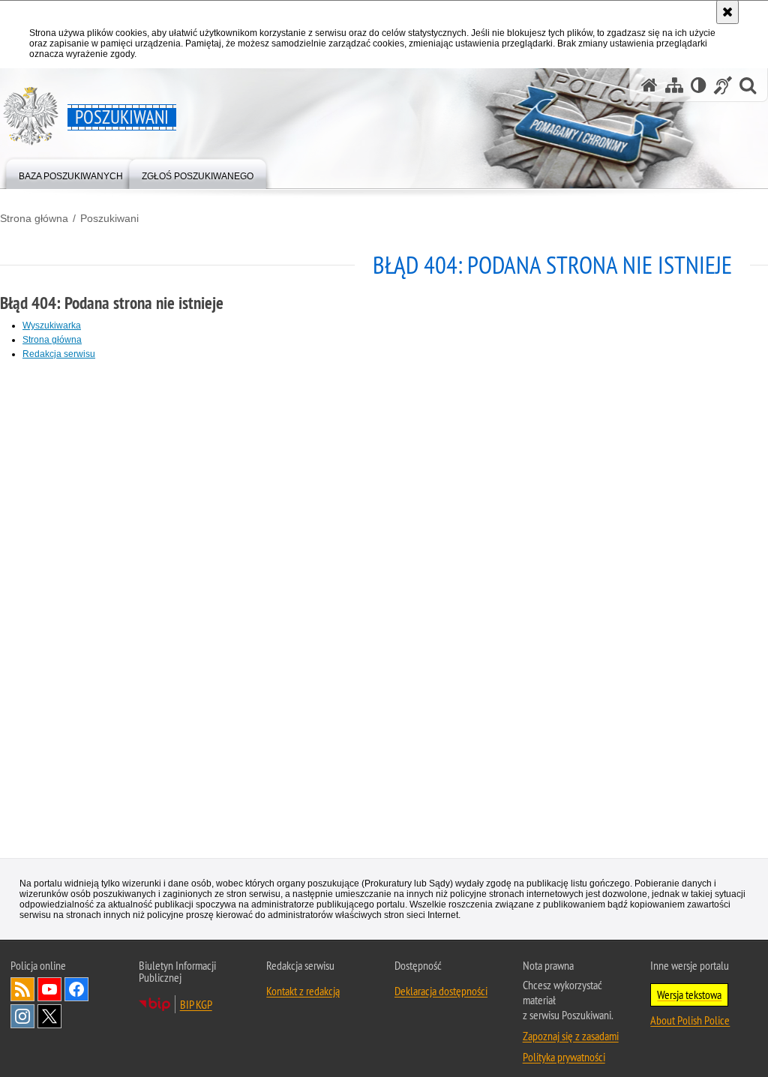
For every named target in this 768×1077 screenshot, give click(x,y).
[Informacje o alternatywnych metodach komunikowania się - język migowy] (723, 85)
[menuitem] (71, 173)
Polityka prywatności (564, 1057)
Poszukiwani (109, 218)
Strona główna (34, 218)
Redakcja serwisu (58, 354)
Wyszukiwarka (51, 325)
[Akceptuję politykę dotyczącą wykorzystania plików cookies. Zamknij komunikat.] (727, 12)
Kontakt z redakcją (303, 991)
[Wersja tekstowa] (698, 85)
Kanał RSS (22, 990)
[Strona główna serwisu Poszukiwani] (649, 85)
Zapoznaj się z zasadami (571, 1036)
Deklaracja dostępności (441, 991)
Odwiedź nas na (50, 990)
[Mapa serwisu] (674, 85)
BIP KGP (196, 1005)
